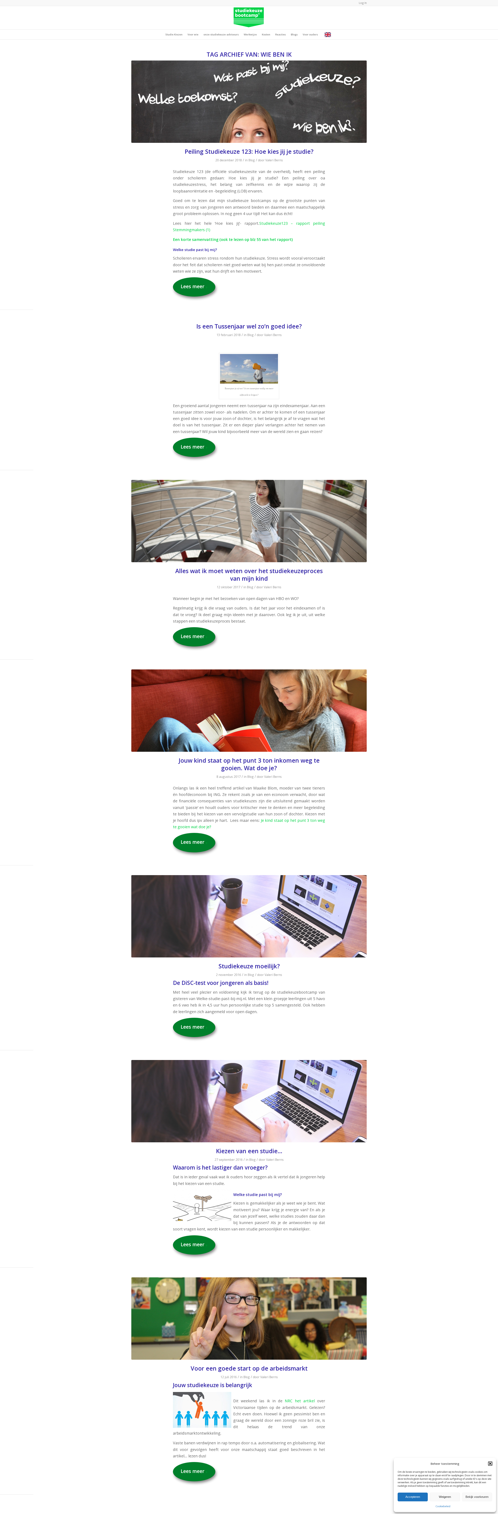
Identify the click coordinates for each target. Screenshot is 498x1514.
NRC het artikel (300, 1400)
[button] (490, 1464)
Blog (251, 160)
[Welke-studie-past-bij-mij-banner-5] (249, 916)
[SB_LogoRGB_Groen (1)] (249, 17)
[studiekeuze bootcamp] (249, 102)
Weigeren (445, 1496)
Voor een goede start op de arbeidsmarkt (249, 1368)
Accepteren (412, 1496)
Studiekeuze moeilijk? (249, 966)
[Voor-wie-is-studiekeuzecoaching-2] (249, 521)
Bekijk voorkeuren (477, 1496)
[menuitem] (174, 34)
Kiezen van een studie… (249, 1151)
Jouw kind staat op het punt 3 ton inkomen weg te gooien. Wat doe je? (249, 764)
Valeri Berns (274, 160)
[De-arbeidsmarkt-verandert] (249, 1318)
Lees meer (192, 286)
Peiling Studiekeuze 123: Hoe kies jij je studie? (249, 151)
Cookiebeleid (443, 1506)
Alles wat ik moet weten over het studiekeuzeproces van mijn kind (249, 574)
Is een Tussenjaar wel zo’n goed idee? (249, 326)
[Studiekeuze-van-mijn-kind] (249, 710)
